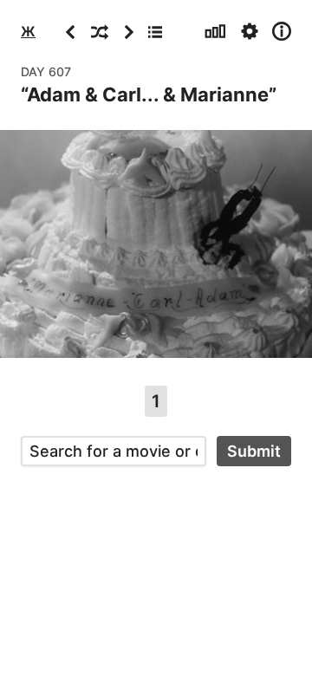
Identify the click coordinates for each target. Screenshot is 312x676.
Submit (254, 451)
